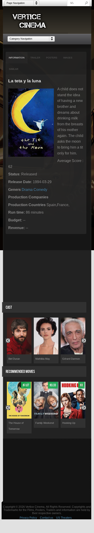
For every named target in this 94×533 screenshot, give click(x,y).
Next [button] (83, 340)
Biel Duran (14, 358)
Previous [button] (7, 340)
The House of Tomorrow (16, 426)
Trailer (35, 57)
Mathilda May (42, 358)
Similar (13, 69)
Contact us (46, 517)
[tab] (16, 57)
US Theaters (64, 517)
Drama (27, 190)
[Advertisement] (47, 470)
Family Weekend (44, 423)
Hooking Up (68, 423)
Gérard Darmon (71, 358)
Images (67, 57)
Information (16, 57)
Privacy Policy (28, 517)
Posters (51, 57)
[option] (19, 340)
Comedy (40, 190)
